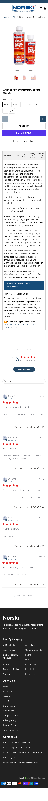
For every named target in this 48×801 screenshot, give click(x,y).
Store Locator (9, 706)
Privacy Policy (10, 720)
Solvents (7, 674)
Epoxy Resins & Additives (10, 656)
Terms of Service (11, 730)
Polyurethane (31, 664)
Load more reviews (24, 595)
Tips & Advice (9, 701)
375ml (6, 104)
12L (5, 111)
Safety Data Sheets (32, 155)
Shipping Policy (10, 715)
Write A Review (24, 369)
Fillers (28, 655)
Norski (26, 778)
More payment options (24, 141)
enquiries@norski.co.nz (20, 747)
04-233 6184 (24, 742)
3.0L (30, 104)
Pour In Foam (31, 674)
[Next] (31, 70)
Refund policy (24, 155)
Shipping (16, 155)
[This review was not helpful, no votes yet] (43, 427)
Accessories (9, 650)
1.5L (23, 104)
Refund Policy (9, 725)
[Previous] (17, 70)
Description (7, 155)
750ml (15, 104)
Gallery (6, 696)
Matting (28, 659)
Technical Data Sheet (41, 155)
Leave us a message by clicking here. (20, 763)
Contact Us (8, 711)
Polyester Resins (11, 669)
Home (6, 17)
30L (11, 111)
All (14, 17)
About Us (7, 691)
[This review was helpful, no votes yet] (38, 427)
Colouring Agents (33, 650)
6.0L (37, 104)
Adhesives (30, 645)
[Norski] (24, 8)
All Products (9, 645)
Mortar (6, 664)
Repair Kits (30, 669)
